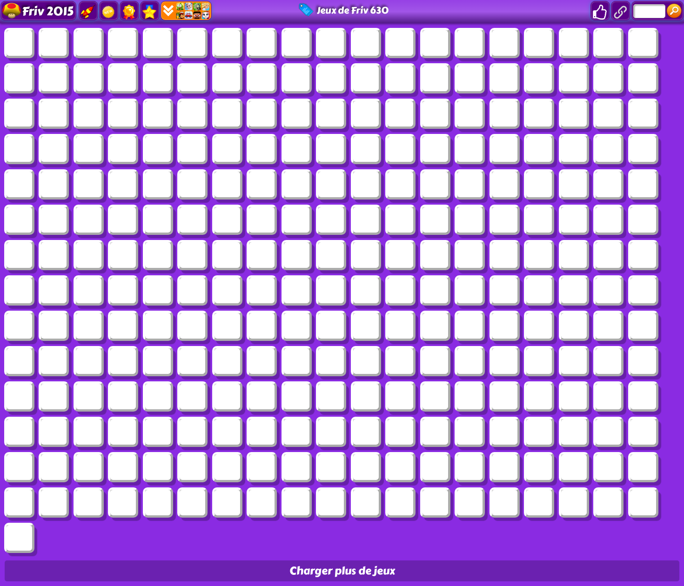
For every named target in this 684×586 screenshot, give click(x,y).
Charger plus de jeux (342, 571)
